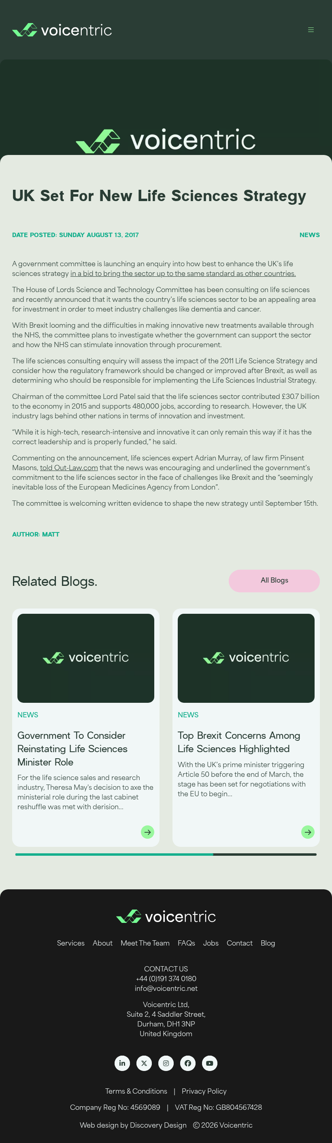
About (103, 944)
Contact (240, 944)
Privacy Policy (204, 1092)
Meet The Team (145, 944)
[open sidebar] (311, 30)
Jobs (211, 944)
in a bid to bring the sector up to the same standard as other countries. (183, 274)
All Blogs (274, 581)
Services (71, 944)
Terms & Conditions (136, 1092)
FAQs (186, 944)
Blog (268, 944)
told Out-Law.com (69, 468)
